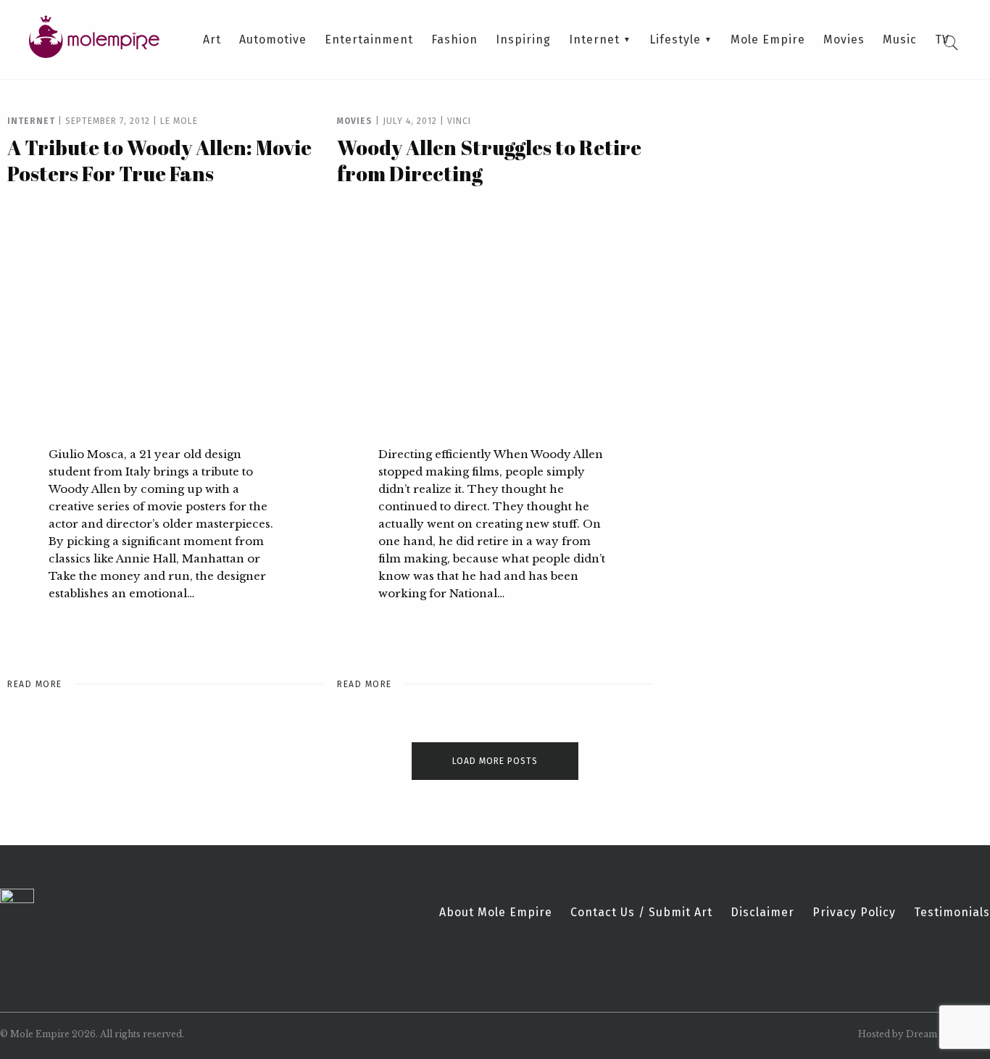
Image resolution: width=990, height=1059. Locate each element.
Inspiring (523, 40)
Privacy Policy (854, 912)
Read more (34, 684)
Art (212, 40)
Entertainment (369, 40)
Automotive (273, 40)
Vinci (459, 121)
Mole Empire (768, 40)
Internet (594, 40)
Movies (844, 40)
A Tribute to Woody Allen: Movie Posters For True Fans (159, 160)
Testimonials (952, 912)
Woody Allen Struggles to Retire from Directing (489, 160)
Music (900, 40)
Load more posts (495, 761)
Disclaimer (762, 912)
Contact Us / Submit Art (641, 912)
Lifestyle (675, 40)
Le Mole (179, 121)
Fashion (454, 40)
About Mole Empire (495, 912)
